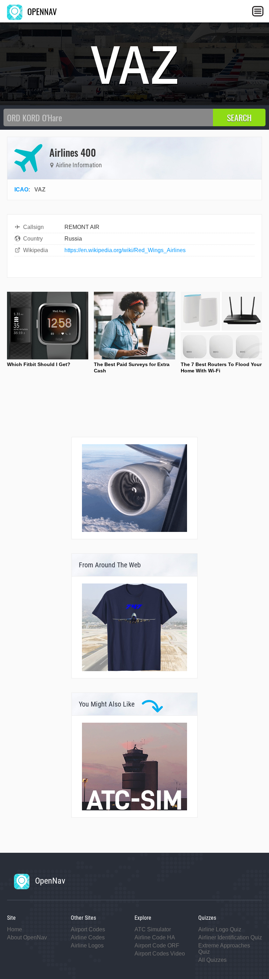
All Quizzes (212, 960)
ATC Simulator (152, 929)
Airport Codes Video (159, 954)
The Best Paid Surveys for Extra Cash (132, 367)
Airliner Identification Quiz (230, 937)
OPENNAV (41, 11)
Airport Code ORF (156, 945)
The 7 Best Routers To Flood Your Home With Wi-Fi (221, 367)
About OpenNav (27, 937)
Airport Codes (88, 929)
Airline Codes (88, 937)
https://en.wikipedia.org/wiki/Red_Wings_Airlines (125, 250)
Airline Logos (87, 945)
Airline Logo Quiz (219, 929)
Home (14, 929)
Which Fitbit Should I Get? (38, 364)
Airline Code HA (154, 937)
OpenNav (49, 881)
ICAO (21, 190)
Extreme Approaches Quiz (224, 949)
